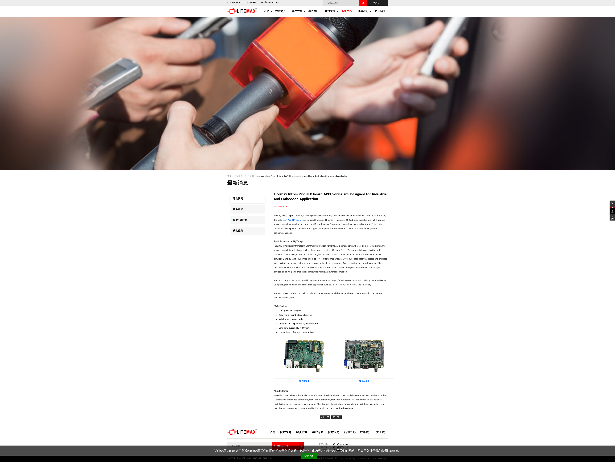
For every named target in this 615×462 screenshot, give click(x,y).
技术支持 (330, 11)
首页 (229, 176)
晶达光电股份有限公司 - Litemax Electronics (242, 11)
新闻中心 (346, 11)
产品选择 (612, 205)
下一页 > (336, 417)
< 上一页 (325, 417)
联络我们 (363, 11)
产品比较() (612, 210)
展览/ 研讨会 (240, 220)
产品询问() (612, 217)
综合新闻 (238, 198)
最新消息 (238, 176)
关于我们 (379, 11)
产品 (266, 11)
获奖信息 (238, 231)
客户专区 (313, 11)
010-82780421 (249, 3)
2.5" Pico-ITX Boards (293, 220)
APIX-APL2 (364, 381)
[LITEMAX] (242, 432)
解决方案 (297, 11)
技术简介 (280, 11)
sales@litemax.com (269, 3)
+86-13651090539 (340, 444)
